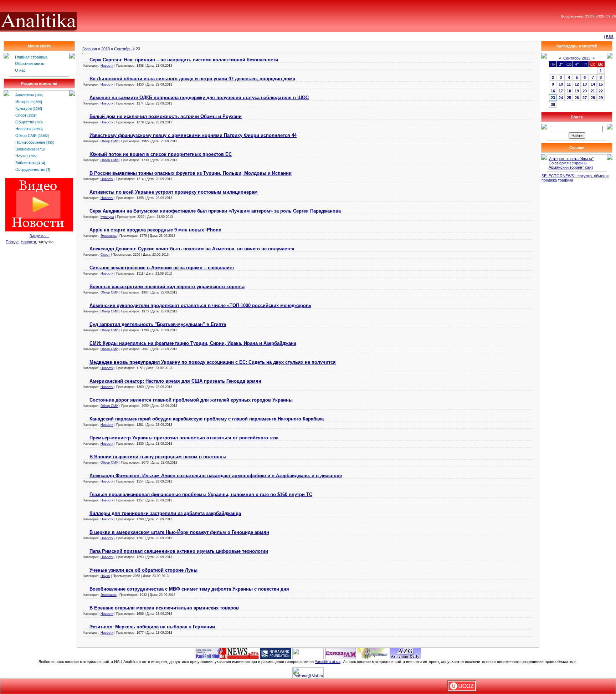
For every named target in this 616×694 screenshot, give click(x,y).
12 (577, 84)
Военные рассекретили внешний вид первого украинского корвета (167, 286)
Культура (23, 108)
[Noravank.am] (275, 653)
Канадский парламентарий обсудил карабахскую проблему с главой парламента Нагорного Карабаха (206, 419)
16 (553, 91)
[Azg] (405, 653)
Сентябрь (123, 49)
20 (584, 91)
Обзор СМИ (26, 135)
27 (584, 98)
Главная (89, 49)
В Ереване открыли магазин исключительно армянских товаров (164, 608)
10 (561, 84)
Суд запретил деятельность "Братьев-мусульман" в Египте (157, 324)
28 (593, 98)
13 (584, 84)
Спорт (20, 115)
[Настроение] (373, 653)
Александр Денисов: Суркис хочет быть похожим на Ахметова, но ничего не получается (191, 248)
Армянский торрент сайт (571, 167)
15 (601, 84)
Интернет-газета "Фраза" (571, 159)
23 (553, 98)
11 (569, 84)
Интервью (24, 101)
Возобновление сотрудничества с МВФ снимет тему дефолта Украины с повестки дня (189, 589)
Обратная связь (29, 63)
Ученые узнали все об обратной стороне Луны (143, 570)
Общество (24, 122)
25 (569, 98)
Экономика (25, 149)
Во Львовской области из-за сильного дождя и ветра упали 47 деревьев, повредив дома (192, 78)
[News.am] (243, 653)
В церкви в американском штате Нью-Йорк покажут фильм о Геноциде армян (179, 532)
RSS (610, 37)
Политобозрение (30, 142)
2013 (105, 49)
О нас (20, 70)
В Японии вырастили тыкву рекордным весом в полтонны (157, 456)
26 (577, 98)
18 (569, 91)
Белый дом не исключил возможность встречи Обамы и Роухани (165, 116)
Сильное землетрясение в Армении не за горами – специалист (161, 267)
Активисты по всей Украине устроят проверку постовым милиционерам (173, 192)
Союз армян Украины (568, 163)
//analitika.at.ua (327, 661)
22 (601, 91)
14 (593, 84)
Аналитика (24, 95)
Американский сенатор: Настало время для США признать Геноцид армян (175, 381)
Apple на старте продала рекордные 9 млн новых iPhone (155, 230)
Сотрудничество (30, 169)
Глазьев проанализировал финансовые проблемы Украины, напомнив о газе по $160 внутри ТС (200, 494)
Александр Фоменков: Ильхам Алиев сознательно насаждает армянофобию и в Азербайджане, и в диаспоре (215, 475)
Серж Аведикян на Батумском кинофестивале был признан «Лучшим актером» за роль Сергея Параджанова (215, 211)
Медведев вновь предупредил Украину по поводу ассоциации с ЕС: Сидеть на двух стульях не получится (212, 362)
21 (593, 91)
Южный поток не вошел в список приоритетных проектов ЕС (160, 154)
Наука (20, 156)
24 (561, 98)
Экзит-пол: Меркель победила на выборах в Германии (152, 626)
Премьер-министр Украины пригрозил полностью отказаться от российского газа (183, 437)
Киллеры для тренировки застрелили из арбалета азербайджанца (165, 513)
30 (553, 104)
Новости (23, 129)
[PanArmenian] (210, 653)
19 (577, 91)
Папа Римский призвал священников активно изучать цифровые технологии (178, 551)
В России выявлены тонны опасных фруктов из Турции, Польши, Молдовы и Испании (190, 173)
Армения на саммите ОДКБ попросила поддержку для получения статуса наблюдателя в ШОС (199, 97)
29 (601, 98)
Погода (12, 242)
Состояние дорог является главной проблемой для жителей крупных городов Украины (191, 400)
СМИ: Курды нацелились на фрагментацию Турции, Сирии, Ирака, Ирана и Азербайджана (192, 343)
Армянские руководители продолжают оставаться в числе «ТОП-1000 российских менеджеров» (200, 305)
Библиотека (25, 162)
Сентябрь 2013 (576, 58)
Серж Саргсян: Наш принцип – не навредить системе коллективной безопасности (183, 59)
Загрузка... (39, 236)
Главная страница (31, 57)
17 (561, 91)
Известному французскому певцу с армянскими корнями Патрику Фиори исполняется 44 (193, 135)
